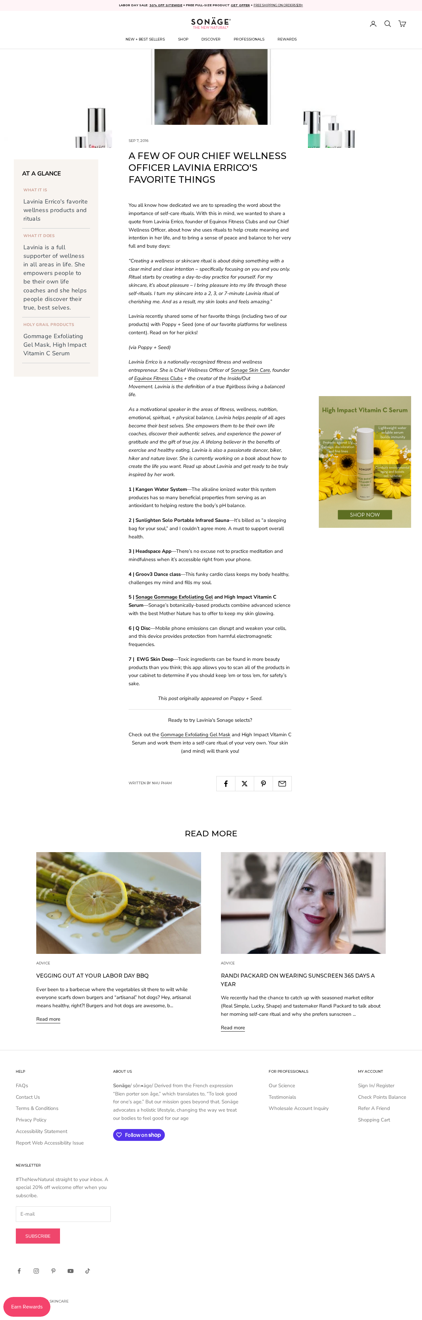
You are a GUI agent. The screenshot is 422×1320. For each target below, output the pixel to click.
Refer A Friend (374, 1108)
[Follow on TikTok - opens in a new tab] (87, 1270)
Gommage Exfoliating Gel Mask (195, 734)
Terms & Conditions (37, 1108)
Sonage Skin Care (250, 370)
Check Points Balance (382, 1097)
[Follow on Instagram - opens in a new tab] (36, 1270)
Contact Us (28, 1097)
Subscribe (37, 1236)
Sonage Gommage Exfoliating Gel (174, 597)
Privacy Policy (31, 1120)
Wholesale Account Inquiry (299, 1108)
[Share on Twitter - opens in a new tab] (244, 783)
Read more (48, 1019)
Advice (43, 963)
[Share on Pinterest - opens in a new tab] (263, 783)
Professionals (249, 39)
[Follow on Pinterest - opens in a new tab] (53, 1270)
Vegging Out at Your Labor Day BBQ (92, 976)
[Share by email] (282, 783)
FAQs (22, 1085)
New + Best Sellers (145, 39)
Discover (211, 39)
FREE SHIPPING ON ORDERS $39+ (278, 5)
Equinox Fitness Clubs (158, 378)
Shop (183, 39)
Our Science (282, 1085)
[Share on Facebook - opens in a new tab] (226, 783)
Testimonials (282, 1097)
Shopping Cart (374, 1120)
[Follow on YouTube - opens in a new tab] (70, 1270)
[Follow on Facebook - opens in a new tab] (19, 1270)
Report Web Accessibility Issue (50, 1143)
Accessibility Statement (41, 1131)
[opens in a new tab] (365, 462)
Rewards (287, 39)
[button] (388, 24)
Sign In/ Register (376, 1085)
